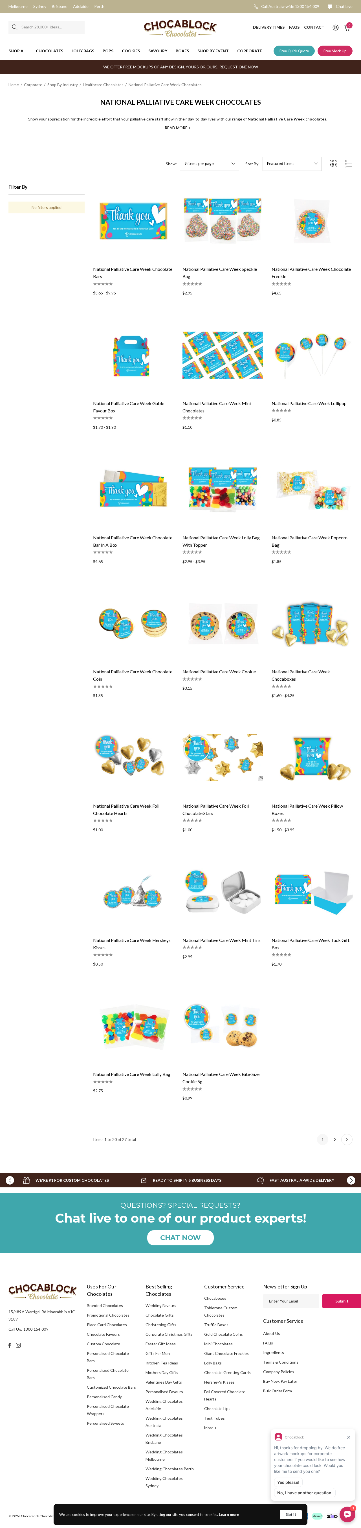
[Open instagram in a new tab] (19, 1345)
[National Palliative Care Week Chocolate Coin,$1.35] (133, 623)
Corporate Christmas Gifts (169, 1334)
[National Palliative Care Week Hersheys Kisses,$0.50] (133, 892)
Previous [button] (10, 1180)
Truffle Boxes (216, 1324)
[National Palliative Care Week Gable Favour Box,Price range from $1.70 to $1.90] (133, 355)
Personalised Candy (104, 1396)
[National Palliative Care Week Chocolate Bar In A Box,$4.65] (133, 489)
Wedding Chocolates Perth (170, 1468)
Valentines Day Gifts (164, 1382)
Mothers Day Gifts (162, 1372)
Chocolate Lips (217, 1408)
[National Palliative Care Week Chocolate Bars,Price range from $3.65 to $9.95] (133, 221)
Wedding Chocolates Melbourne (164, 1455)
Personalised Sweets (105, 1423)
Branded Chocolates (105, 1305)
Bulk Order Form (277, 1390)
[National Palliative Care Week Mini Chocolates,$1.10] (222, 355)
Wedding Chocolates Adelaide (164, 1405)
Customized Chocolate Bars (111, 1387)
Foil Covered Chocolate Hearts (224, 1395)
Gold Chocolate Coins (223, 1334)
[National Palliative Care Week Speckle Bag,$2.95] (222, 221)
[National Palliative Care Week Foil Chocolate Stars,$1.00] (222, 757)
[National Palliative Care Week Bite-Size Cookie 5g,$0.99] (222, 1026)
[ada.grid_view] (333, 164)
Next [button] (351, 1180)
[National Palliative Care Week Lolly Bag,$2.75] (133, 1026)
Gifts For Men (158, 1353)
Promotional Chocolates (108, 1315)
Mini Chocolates (218, 1343)
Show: (171, 164)
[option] (65, 1180)
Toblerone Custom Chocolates (220, 1311)
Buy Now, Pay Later (280, 1381)
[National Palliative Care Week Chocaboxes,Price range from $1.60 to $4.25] (312, 623)
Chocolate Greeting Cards (227, 1372)
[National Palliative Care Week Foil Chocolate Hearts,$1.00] (133, 757)
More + (210, 1427)
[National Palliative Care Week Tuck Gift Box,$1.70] (312, 892)
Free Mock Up (335, 51)
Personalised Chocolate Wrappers (108, 1410)
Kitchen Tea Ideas (162, 1363)
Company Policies (278, 1371)
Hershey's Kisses (219, 1382)
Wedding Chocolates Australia (164, 1422)
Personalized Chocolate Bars (108, 1374)
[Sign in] (335, 27)
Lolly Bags (213, 1363)
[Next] (347, 1139)
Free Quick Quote (294, 51)
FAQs (268, 1343)
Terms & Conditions (280, 1362)
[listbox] (292, 164)
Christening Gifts (161, 1324)
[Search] (14, 27)
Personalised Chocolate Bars (108, 1357)
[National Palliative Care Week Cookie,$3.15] (222, 623)
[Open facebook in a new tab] (9, 1345)
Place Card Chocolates (107, 1324)
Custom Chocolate (103, 1343)
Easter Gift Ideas (161, 1343)
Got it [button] (291, 1514)
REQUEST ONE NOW (238, 66)
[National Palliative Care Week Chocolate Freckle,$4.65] (312, 221)
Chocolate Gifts (160, 1315)
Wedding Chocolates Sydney (164, 1482)
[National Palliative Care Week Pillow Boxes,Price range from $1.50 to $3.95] (312, 757)
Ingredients (273, 1352)
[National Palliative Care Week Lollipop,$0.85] (312, 355)
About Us (271, 1333)
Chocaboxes (215, 1298)
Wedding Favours (161, 1305)
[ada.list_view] (349, 164)
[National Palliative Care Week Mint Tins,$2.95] (222, 892)
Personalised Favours (164, 1391)
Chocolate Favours (103, 1334)
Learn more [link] (229, 1514)
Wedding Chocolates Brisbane (164, 1439)
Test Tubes (214, 1418)
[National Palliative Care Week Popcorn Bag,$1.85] (312, 489)
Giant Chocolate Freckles (226, 1353)
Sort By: (252, 164)
